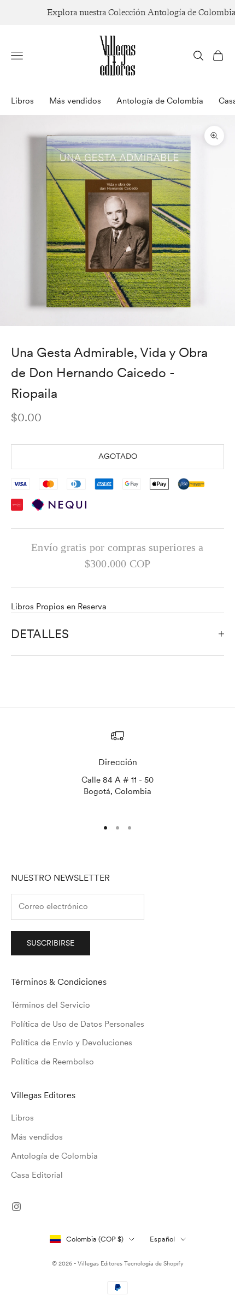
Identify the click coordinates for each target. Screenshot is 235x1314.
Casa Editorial (37, 1175)
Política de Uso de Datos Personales (77, 1024)
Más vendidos (75, 101)
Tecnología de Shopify (154, 1263)
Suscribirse (50, 942)
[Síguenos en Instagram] (16, 1206)
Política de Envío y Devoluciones (71, 1042)
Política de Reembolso (52, 1062)
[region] (117, 769)
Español (162, 1239)
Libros (22, 101)
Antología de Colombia (159, 101)
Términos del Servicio (50, 1005)
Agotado (117, 456)
